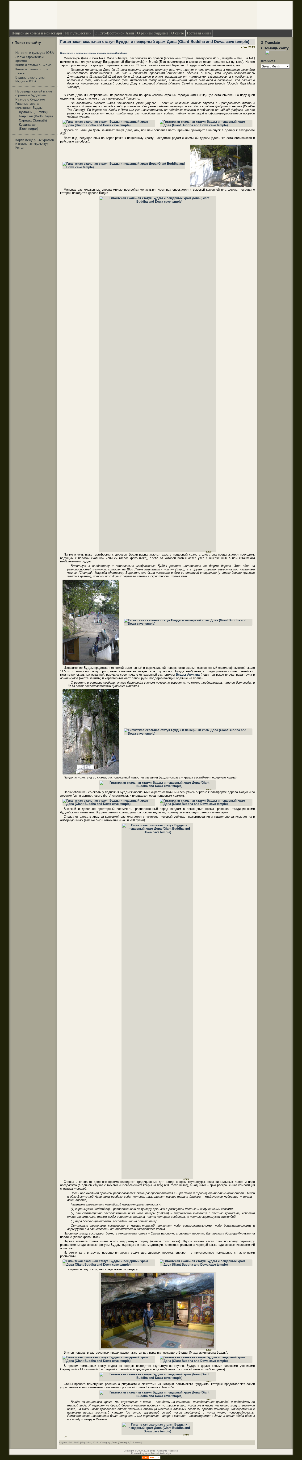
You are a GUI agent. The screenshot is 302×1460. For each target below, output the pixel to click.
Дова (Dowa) (119, 1442)
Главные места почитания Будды (28, 105)
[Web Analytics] (151, 1458)
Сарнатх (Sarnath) (33, 120)
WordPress (151, 1453)
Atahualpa (165, 1453)
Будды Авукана (188, 674)
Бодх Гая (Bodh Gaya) (36, 116)
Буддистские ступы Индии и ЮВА (30, 79)
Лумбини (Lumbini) (33, 112)
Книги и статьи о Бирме (33, 65)
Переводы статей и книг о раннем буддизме (33, 93)
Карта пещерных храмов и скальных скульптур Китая (34, 143)
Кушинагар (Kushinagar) (28, 126)
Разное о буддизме (30, 99)
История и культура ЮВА (34, 52)
